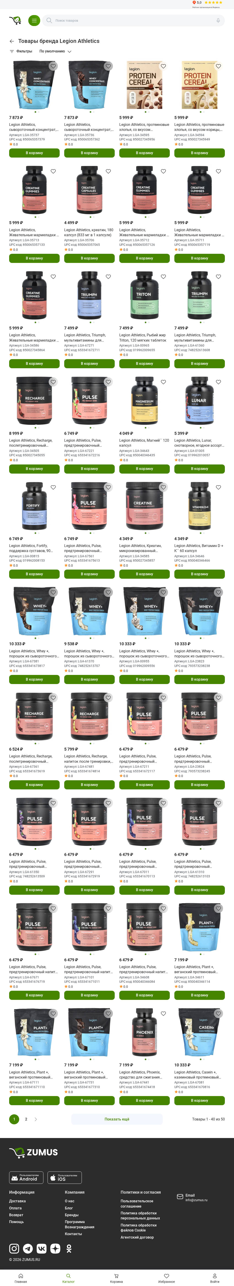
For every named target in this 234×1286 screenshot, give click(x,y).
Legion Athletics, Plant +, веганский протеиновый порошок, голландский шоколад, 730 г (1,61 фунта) (88, 1075)
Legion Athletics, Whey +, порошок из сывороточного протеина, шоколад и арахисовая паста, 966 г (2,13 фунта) (34, 654)
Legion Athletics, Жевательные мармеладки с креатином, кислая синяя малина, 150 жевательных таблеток (198, 233)
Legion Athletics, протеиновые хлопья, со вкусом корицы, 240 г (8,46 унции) (199, 127)
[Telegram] (28, 1249)
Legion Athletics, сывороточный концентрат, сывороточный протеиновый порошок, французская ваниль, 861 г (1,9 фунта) (33, 127)
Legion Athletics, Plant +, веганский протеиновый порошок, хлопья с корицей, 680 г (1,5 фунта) (198, 970)
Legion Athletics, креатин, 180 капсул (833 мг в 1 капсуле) (88, 232)
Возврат (16, 1215)
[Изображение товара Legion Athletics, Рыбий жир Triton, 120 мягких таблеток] (144, 295)
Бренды (72, 1215)
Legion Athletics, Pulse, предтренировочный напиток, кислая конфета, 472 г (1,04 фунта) (86, 864)
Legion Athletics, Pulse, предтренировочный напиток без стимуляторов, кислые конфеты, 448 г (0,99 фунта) (144, 970)
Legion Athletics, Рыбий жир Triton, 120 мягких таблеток (142, 337)
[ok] (69, 1249)
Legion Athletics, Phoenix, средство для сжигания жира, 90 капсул (139, 1075)
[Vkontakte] (42, 1249)
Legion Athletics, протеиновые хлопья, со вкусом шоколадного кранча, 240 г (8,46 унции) (144, 127)
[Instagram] (14, 1249)
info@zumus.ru (196, 1200)
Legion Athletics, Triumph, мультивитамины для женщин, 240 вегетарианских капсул (89, 338)
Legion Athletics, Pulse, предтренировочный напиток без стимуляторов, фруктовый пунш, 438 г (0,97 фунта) (34, 970)
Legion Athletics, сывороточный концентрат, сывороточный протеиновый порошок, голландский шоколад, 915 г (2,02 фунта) (88, 127)
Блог (69, 1208)
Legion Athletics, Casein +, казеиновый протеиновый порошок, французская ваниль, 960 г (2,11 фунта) (196, 1075)
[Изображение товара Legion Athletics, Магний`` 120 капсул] (144, 401)
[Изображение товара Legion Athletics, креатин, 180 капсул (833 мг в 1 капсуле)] (89, 190)
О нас (69, 1201)
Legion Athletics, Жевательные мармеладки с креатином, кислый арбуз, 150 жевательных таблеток (143, 233)
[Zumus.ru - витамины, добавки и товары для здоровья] (15, 20)
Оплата (15, 1208)
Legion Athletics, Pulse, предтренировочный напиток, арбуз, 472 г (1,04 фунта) (196, 864)
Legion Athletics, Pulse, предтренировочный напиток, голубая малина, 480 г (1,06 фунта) (141, 864)
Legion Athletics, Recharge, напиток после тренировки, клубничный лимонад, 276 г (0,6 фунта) (88, 759)
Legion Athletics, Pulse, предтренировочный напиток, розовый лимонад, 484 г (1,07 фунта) (88, 549)
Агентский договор (137, 1237)
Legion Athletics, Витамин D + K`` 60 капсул (198, 548)
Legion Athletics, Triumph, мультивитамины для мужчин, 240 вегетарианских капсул (199, 338)
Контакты (73, 1234)
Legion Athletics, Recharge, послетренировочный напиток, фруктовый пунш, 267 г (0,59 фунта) (32, 759)
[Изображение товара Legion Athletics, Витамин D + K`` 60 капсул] (199, 506)
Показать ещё (117, 1119)
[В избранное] (53, 66)
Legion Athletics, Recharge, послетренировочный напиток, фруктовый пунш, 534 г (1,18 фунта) (32, 443)
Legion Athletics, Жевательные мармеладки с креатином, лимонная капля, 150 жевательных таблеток (33, 338)
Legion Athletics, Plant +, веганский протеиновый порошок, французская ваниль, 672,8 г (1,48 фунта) (32, 1075)
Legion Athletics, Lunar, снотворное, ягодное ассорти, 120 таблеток (199, 443)
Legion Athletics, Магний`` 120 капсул (144, 443)
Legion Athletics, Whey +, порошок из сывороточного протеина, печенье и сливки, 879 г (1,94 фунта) (143, 654)
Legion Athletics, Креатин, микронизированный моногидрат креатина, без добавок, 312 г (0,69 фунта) (142, 549)
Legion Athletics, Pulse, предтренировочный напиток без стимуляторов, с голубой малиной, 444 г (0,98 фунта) (89, 970)
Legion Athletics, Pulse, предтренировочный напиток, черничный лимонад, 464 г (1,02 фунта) (143, 759)
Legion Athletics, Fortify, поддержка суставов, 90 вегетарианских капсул (30, 549)
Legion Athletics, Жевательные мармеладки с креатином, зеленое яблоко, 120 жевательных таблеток (33, 233)
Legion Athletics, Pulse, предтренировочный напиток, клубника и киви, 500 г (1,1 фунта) (86, 443)
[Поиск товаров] (49, 20)
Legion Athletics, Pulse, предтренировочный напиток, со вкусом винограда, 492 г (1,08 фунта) (34, 864)
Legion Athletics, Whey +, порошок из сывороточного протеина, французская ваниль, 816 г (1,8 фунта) (88, 654)
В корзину (34, 153)
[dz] (55, 1249)
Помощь (16, 1222)
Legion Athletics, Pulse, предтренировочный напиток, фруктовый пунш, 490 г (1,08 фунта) (197, 759)
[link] (12, 41)
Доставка (17, 1201)
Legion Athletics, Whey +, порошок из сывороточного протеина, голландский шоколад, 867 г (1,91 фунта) (198, 654)
